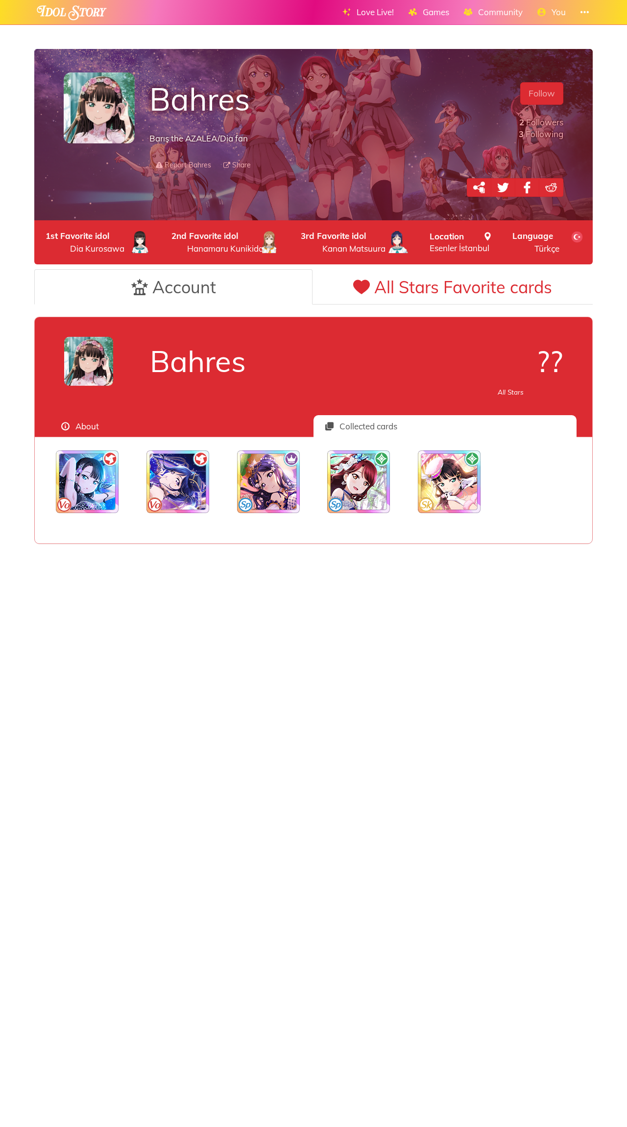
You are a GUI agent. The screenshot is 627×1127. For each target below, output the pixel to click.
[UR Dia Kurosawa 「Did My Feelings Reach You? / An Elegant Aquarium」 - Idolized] (87, 481)
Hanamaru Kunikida (217, 242)
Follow (542, 93)
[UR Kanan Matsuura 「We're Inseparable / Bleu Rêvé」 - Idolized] (268, 481)
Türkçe (535, 242)
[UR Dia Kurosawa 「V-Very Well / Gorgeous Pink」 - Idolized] (449, 481)
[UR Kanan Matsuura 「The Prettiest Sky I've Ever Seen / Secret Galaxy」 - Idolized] (178, 481)
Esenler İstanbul (460, 242)
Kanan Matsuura (343, 242)
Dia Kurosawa (85, 242)
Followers (541, 122)
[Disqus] (313, 699)
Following (541, 134)
